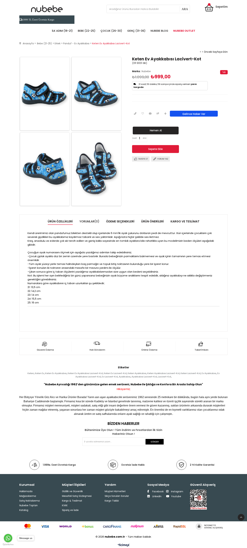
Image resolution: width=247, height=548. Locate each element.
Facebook (158, 491)
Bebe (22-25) (86, 31)
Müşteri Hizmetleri (115, 491)
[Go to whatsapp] (8, 538)
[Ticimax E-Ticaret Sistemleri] (124, 545)
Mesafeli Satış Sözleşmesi (77, 496)
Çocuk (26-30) (111, 31)
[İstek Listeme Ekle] (150, 114)
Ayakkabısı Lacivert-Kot (144, 376)
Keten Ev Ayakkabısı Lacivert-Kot (85, 373)
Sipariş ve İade (70, 510)
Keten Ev (39, 373)
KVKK (65, 505)
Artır (145, 138)
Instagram (176, 491)
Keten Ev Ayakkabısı (56, 373)
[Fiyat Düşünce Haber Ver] (165, 114)
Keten (31, 373)
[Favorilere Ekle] (143, 114)
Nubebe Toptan (28, 505)
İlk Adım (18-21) (62, 31)
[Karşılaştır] (158, 114)
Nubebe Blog (159, 31)
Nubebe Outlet (184, 31)
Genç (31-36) (136, 31)
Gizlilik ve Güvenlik (72, 491)
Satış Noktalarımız (29, 500)
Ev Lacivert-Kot (110, 376)
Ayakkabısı (125, 376)
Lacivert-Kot (164, 376)
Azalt (134, 138)
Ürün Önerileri (152, 221)
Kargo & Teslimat (72, 500)
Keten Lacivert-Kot (191, 373)
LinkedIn (156, 496)
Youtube (175, 496)
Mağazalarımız (27, 496)
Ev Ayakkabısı (209, 373)
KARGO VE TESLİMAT (185, 221)
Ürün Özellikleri (60, 221)
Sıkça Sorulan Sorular (117, 496)
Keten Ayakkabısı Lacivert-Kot (163, 373)
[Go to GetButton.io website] (8, 544)
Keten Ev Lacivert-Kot (115, 373)
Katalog (23, 510)
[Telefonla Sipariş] (135, 114)
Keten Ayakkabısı (137, 373)
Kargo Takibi (112, 500)
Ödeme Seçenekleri (120, 221)
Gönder (155, 441)
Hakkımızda (25, 491)
